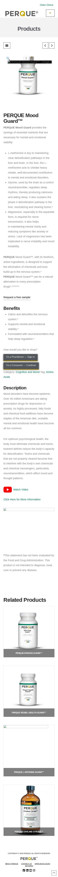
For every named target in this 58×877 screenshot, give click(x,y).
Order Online (46, 5)
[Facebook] (24, 870)
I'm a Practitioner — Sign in (20, 357)
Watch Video (20, 489)
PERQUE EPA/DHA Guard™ (29, 653)
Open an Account (42, 864)
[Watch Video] (7, 489)
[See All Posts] (6, 45)
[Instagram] (34, 870)
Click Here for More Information (22, 499)
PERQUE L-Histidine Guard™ (29, 772)
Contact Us (26, 864)
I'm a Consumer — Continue (21, 365)
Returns (29, 866)
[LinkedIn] (27, 870)
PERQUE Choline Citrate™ (29, 831)
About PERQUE (11, 864)
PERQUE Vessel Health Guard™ (29, 712)
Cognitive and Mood (28, 372)
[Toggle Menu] (50, 13)
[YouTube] (30, 870)
